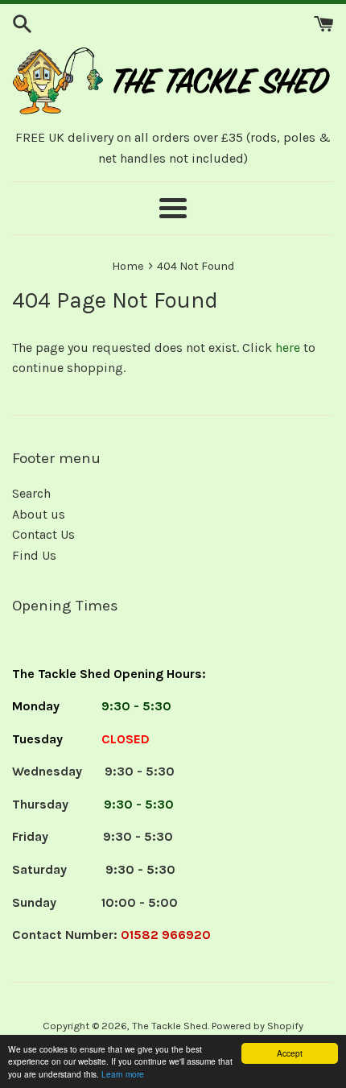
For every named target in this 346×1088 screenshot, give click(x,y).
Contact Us (43, 534)
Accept (290, 1053)
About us (38, 514)
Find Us (34, 555)
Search (31, 493)
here (287, 347)
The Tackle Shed (170, 1026)
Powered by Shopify (257, 1026)
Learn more (122, 1074)
